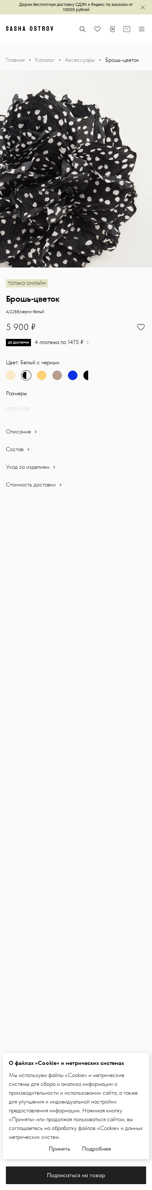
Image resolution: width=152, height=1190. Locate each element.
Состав (15, 449)
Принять (59, 1148)
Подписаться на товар (76, 1175)
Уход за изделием (28, 466)
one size (18, 408)
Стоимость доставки (31, 484)
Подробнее (96, 1148)
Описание (19, 431)
